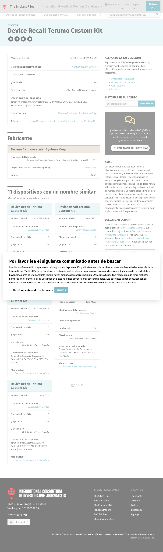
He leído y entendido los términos (33, 290)
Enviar (61, 290)
